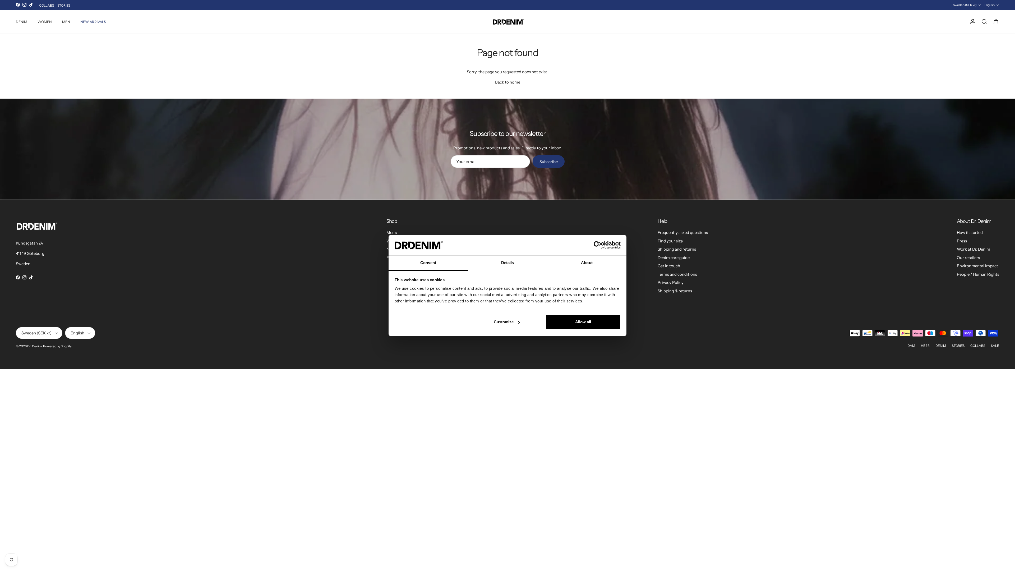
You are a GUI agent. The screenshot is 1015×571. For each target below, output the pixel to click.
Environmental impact (977, 265)
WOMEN (45, 22)
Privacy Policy (671, 282)
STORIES (63, 5)
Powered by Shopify (57, 346)
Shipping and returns (677, 249)
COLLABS (46, 5)
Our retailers (968, 257)
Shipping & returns (675, 290)
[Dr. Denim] (507, 22)
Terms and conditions (677, 274)
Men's (391, 232)
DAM (911, 346)
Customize (504, 322)
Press (962, 240)
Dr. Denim (34, 346)
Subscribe (548, 161)
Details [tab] (507, 262)
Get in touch (669, 265)
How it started (970, 232)
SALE (995, 346)
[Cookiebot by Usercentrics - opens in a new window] (597, 245)
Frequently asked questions (683, 232)
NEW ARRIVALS (93, 22)
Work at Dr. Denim (973, 249)
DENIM (21, 22)
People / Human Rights (978, 274)
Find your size (670, 240)
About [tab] (587, 262)
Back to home (507, 82)
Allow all (583, 322)
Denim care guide (674, 257)
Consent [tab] (428, 262)
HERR (925, 346)
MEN (66, 22)
